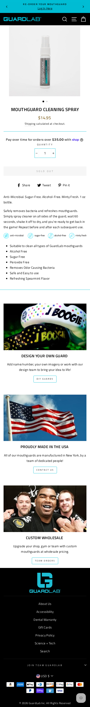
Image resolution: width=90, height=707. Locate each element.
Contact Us (45, 469)
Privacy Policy (44, 635)
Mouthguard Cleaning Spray (45, 109)
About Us (45, 603)
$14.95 (44, 117)
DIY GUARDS (45, 378)
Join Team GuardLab (45, 665)
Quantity (45, 144)
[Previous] (6, 6)
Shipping (30, 124)
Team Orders (45, 560)
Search (45, 651)
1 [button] (43, 102)
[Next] (83, 6)
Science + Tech (45, 643)
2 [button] (47, 102)
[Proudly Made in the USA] (45, 415)
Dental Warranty (45, 619)
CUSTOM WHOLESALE (44, 538)
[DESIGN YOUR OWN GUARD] (45, 324)
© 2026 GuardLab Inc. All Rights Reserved (45, 703)
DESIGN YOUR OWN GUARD (44, 356)
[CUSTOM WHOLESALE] (45, 506)
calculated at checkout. (45, 124)
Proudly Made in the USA (45, 447)
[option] (45, 6)
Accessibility (45, 611)
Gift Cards (45, 627)
